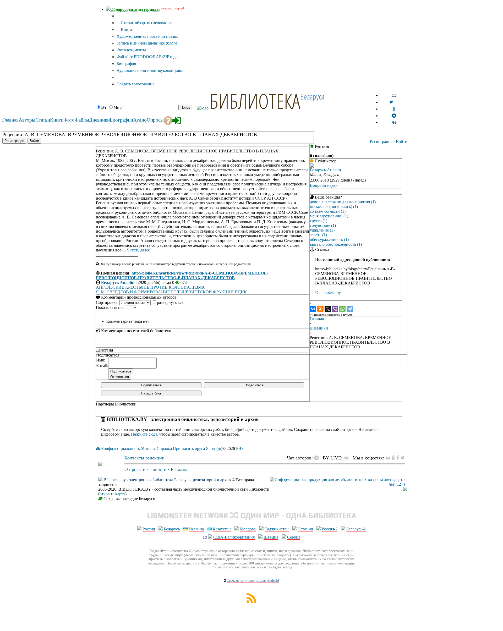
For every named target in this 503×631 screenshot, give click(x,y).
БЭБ (240, 448)
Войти (401, 141)
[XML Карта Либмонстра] (251, 601)
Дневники (319, 328)
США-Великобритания (234, 537)
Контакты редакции (144, 457)
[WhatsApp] (342, 309)
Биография (126, 63)
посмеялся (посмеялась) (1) (334, 206)
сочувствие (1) (323, 225)
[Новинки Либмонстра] (393, 457)
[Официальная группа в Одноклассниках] (393, 109)
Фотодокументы (131, 50)
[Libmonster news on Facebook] (397, 457)
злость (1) (318, 235)
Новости (158, 469)
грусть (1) (318, 220)
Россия (149, 529)
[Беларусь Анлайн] (312, 166)
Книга (126, 29)
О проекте (134, 469)
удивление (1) (322, 230)
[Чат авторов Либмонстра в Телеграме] (394, 115)
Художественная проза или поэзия (147, 36)
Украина (196, 529)
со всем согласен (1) (328, 211)
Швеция (271, 537)
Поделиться (254, 385)
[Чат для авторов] (317, 457)
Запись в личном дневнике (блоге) (147, 43)
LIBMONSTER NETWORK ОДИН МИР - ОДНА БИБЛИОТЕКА (251, 515)
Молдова (248, 529)
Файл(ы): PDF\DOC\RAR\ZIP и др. (148, 56)
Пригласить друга (189, 448)
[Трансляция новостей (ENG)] (391, 102)
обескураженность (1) (329, 239)
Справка (164, 448)
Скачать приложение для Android (253, 581)
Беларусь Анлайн (117, 282)
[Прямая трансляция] (347, 457)
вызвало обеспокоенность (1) (336, 244)
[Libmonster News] (402, 457)
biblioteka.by (330, 292)
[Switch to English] (394, 95)
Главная (317, 318)
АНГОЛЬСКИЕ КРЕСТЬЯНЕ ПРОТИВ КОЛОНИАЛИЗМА (150, 287)
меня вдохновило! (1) (329, 216)
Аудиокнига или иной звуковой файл (150, 70)
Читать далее (138, 250)
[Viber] (335, 309)
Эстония (305, 529)
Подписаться (151, 385)
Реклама (179, 469)
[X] (328, 309)
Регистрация (381, 141)
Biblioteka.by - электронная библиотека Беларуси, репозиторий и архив (167, 480)
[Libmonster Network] (337, 484)
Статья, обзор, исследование (146, 22)
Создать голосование (135, 84)
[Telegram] (350, 309)
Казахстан (222, 529)
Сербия (293, 537)
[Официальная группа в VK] (394, 122)
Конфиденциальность (120, 448)
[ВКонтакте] (313, 309)
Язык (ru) (214, 448)
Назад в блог (151, 393)
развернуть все (170, 302)
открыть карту (112, 494)
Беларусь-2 (356, 529)
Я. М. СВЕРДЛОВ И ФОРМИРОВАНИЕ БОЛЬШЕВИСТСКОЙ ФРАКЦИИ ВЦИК (171, 292)
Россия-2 (329, 529)
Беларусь (172, 529)
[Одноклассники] (320, 309)
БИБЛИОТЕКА (255, 101)
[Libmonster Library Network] (405, 489)
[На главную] (100, 464)
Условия (148, 448)
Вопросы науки (324, 185)
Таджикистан (277, 529)
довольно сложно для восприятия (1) (343, 202)
